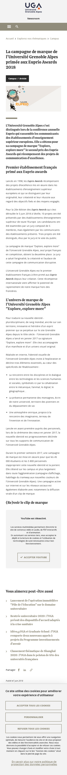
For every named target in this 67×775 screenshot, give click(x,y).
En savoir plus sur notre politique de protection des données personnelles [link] (34, 763)
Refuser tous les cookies (34, 728)
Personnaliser (33, 717)
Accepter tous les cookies (33, 705)
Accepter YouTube (35, 557)
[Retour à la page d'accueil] (33, 8)
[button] (17, 27)
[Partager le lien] (31, 670)
